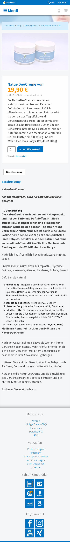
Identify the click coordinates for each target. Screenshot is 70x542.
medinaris (9, 25)
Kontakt (36, 420)
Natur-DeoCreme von (50, 25)
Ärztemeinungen (36, 460)
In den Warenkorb (30, 149)
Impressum (36, 428)
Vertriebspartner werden (36, 456)
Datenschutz (35, 431)
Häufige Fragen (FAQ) (36, 424)
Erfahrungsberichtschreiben (36, 465)
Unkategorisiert (31, 25)
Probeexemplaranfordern (35, 450)
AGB (36, 435)
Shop (19, 25)
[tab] (14, 172)
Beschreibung (14, 172)
